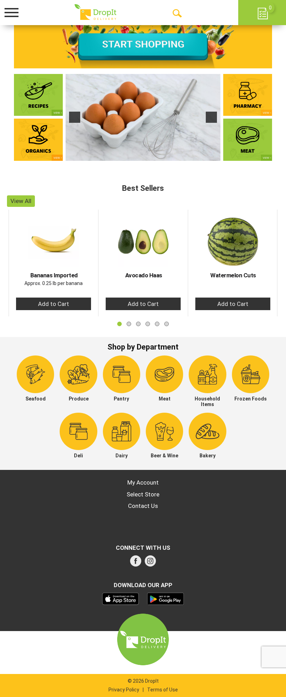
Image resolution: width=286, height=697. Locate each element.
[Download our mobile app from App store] (120, 598)
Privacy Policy (123, 689)
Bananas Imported (54, 275)
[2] (143, 154)
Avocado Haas (143, 275)
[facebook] (135, 563)
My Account (143, 482)
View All (20, 200)
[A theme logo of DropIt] (95, 12)
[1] (135, 154)
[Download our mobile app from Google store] (165, 598)
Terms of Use (162, 689)
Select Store (143, 494)
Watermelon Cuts (233, 275)
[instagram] (150, 563)
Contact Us (143, 505)
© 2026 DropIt (143, 681)
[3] (150, 154)
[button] (74, 117)
